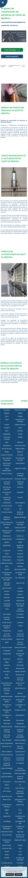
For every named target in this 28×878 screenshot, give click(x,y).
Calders (7, 428)
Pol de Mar (6, 782)
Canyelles (20, 614)
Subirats (20, 566)
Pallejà (20, 437)
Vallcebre (20, 560)
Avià (6, 813)
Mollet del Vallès (20, 840)
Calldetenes (7, 631)
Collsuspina (7, 503)
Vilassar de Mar (20, 671)
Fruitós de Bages (7, 768)
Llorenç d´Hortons (7, 755)
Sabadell (20, 492)
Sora (6, 416)
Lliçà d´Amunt (6, 588)
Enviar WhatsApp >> (11, 50)
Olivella (6, 858)
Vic (20, 785)
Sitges (7, 810)
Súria (6, 566)
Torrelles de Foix (6, 863)
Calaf (20, 428)
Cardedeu (6, 651)
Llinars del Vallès (20, 569)
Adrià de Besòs (20, 688)
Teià (20, 509)
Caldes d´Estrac (20, 425)
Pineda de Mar (7, 539)
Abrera (20, 594)
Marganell (20, 723)
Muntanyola (20, 668)
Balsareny (6, 659)
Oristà (7, 851)
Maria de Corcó (6, 796)
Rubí (6, 675)
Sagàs (20, 416)
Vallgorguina (6, 560)
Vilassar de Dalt (20, 696)
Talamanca (20, 601)
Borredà (20, 455)
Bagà (7, 662)
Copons (20, 497)
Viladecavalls (20, 531)
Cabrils (20, 662)
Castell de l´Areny (7, 832)
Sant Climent (20, 788)
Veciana (20, 554)
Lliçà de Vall (20, 583)
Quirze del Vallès (20, 773)
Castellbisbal (20, 539)
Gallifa (20, 413)
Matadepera (20, 715)
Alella (20, 542)
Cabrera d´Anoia (7, 455)
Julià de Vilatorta (20, 647)
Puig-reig (20, 832)
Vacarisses (20, 563)
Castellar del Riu (20, 710)
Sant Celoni (7, 791)
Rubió (7, 642)
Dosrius (6, 591)
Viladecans (7, 536)
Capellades (7, 654)
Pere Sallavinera (20, 782)
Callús (20, 626)
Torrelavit (20, 863)
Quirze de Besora (7, 777)
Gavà (7, 554)
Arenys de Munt (20, 445)
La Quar (6, 788)
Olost (20, 855)
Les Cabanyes (20, 578)
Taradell (7, 601)
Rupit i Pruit (20, 639)
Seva (20, 810)
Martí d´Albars (7, 752)
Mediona (20, 442)
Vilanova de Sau (6, 727)
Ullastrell (20, 796)
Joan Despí (7, 614)
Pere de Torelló (7, 647)
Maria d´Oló (7, 799)
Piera (6, 431)
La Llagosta (20, 763)
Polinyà (20, 845)
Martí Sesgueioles (7, 743)
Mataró (20, 693)
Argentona (6, 445)
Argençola (6, 816)
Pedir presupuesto (12, 56)
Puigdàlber (6, 434)
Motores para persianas (3, 66)
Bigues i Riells (20, 449)
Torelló (20, 866)
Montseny (6, 671)
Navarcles (20, 665)
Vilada (7, 785)
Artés (20, 813)
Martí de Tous (6, 746)
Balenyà (20, 659)
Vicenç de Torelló (20, 479)
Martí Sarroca (20, 743)
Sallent (6, 693)
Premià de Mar (7, 835)
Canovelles (20, 617)
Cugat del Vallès (20, 468)
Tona (6, 609)
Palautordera (20, 463)
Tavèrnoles (20, 597)
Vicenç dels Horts (7, 479)
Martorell (7, 723)
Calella (20, 631)
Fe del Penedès (6, 512)
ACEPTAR (18, 874)
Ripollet (6, 678)
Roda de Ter (20, 675)
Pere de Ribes (6, 740)
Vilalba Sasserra (20, 727)
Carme (20, 550)
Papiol (20, 434)
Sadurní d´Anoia (6, 474)
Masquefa (6, 720)
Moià (6, 442)
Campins (20, 622)
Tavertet (7, 597)
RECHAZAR (10, 874)
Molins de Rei (6, 845)
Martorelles (20, 720)
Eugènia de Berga (20, 517)
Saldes (6, 569)
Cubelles (20, 591)
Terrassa (7, 509)
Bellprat (20, 452)
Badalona (20, 536)
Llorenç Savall (20, 752)
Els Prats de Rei (7, 506)
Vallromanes (6, 557)
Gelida (6, 528)
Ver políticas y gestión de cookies (14, 871)
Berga (7, 452)
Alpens (6, 542)
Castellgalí (7, 821)
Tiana (20, 506)
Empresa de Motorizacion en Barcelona (15, 66)
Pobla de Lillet (6, 848)
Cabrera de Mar (20, 528)
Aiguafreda (7, 545)
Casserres (6, 550)
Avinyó (7, 425)
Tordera (7, 594)
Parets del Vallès (20, 410)
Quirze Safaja (6, 773)
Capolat (20, 651)
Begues (6, 413)
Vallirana (20, 557)
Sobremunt (20, 805)
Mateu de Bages (20, 740)
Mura (6, 668)
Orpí (20, 848)
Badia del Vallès (6, 696)
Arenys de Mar (7, 449)
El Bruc (20, 588)
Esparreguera (20, 503)
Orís (20, 851)
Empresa (7, 410)
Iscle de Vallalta (6, 639)
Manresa (7, 665)
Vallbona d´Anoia (7, 563)
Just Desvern (20, 755)
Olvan (7, 855)
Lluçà (7, 419)
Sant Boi (20, 487)
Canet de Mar (7, 622)
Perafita (20, 431)
